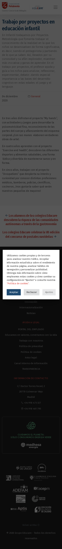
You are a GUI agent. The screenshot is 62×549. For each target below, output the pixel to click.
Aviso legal (31, 357)
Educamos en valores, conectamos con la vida (31, 334)
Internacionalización (31, 307)
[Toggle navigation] (55, 7)
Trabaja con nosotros (31, 340)
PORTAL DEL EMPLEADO (31, 329)
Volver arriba (29, 525)
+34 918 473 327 (32, 402)
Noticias (31, 313)
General (35, 96)
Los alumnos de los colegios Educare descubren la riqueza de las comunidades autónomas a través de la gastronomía (31, 220)
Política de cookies (31, 351)
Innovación (31, 301)
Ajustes (49, 292)
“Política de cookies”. (18, 283)
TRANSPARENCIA (31, 368)
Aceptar (13, 292)
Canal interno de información (31, 363)
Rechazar (31, 292)
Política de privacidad (31, 346)
